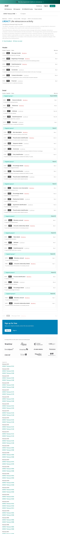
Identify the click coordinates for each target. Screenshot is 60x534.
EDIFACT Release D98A (8, 526)
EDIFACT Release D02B (8, 499)
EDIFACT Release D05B (8, 478)
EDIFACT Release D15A (8, 406)
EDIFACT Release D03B (8, 492)
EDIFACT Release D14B (8, 415)
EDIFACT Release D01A (8, 503)
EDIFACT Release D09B (8, 450)
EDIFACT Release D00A (8, 512)
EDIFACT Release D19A (8, 378)
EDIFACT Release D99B (8, 522)
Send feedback (8, 41)
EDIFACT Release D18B (8, 387)
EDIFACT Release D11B (8, 436)
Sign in (15, 330)
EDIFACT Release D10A (8, 440)
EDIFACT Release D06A (8, 468)
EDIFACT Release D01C (8, 508)
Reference (4, 18)
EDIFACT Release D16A (8, 399)
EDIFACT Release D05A (8, 475)
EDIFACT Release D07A (8, 461)
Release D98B (17, 18)
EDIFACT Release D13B (8, 422)
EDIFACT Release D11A (8, 433)
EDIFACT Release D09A (8, 447)
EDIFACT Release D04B (8, 485)
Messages (24, 18)
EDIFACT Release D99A (8, 519)
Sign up (8, 330)
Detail (4, 90)
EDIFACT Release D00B (8, 515)
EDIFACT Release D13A (8, 420)
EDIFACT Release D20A (8, 371)
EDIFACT (10, 18)
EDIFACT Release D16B (8, 401)
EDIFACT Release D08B (8, 457)
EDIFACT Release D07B (8, 464)
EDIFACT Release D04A (8, 482)
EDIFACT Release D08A (8, 454)
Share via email (18, 41)
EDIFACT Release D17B (8, 394)
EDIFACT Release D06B (8, 471)
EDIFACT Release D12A (8, 426)
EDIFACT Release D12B (8, 429)
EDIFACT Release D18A (8, 385)
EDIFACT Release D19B (8, 380)
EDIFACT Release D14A (8, 413)
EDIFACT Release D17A (8, 392)
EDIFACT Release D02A (8, 496)
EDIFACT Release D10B (8, 443)
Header (4, 47)
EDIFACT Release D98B (8, 529)
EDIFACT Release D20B (8, 373)
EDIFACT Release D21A (8, 366)
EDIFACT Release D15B (8, 408)
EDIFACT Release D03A (8, 489)
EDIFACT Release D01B (8, 505)
